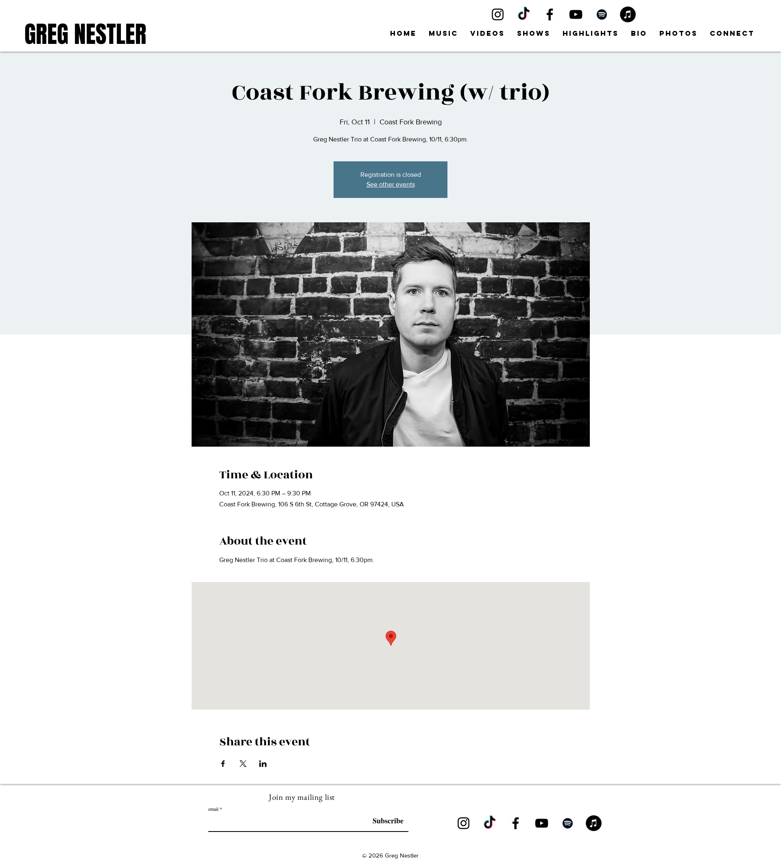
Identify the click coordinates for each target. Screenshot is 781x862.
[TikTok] (524, 14)
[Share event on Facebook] (223, 763)
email (213, 808)
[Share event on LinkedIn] (263, 763)
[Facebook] (550, 14)
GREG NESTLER (85, 34)
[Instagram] (498, 14)
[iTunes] (628, 14)
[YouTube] (576, 14)
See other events (391, 184)
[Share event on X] (243, 763)
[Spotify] (602, 14)
